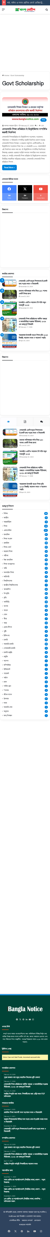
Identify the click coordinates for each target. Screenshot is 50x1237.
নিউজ (6, 513)
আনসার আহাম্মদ (28, 1212)
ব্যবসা (6, 606)
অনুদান (6, 711)
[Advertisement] (25, 41)
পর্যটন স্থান (7, 686)
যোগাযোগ (37, 1220)
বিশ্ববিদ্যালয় (8, 581)
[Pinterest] (23, 1019)
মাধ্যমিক (7, 534)
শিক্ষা (5, 526)
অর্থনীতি (6, 602)
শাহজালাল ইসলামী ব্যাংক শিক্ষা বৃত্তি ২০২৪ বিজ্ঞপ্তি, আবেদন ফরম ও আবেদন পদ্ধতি (33, 487)
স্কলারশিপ (7, 589)
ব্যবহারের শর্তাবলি (25, 1225)
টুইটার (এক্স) (6, 1049)
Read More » (9, 167)
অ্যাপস (6, 661)
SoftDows (12, 1216)
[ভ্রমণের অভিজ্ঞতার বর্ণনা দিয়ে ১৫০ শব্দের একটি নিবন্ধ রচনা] (9, 294)
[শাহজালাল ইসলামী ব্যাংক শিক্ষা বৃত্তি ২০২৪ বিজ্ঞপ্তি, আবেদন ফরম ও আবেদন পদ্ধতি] (9, 341)
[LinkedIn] (26, 1019)
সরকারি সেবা (8, 707)
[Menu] (3, 11)
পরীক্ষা (6, 555)
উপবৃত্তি (6, 593)
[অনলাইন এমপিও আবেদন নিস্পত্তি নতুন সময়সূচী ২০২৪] (9, 308)
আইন (6, 678)
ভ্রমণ (5, 682)
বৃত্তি (5, 597)
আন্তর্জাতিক (7, 522)
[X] (20, 1019)
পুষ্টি (5, 631)
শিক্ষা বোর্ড (7, 547)
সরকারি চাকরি (8, 644)
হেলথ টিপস (8, 627)
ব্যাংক (6, 610)
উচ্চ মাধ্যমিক (8, 560)
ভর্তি (5, 568)
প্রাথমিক (6, 543)
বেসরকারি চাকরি (9, 648)
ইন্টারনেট (7, 669)
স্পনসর (6, 690)
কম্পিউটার (7, 665)
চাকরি (6, 640)
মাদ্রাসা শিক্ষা (8, 551)
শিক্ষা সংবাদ (8, 538)
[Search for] (46, 11)
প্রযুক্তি (6, 656)
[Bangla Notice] (25, 9)
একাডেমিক (7, 530)
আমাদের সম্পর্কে (27, 1220)
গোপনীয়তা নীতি (14, 1220)
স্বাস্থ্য (5, 623)
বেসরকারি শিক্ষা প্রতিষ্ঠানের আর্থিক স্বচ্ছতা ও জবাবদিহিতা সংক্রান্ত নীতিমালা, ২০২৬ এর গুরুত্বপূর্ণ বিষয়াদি (33, 321)
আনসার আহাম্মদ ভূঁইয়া (11, 126)
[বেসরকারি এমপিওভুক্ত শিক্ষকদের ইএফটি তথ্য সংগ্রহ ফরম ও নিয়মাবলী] (9, 283)
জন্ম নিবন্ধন (8, 715)
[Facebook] (17, 1019)
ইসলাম (6, 698)
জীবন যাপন (8, 694)
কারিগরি (6, 576)
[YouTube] (29, 1019)
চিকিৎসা (6, 635)
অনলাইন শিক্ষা (9, 572)
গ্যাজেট (6, 673)
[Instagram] (33, 1019)
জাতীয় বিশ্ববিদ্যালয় (11, 585)
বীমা (5, 618)
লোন (5, 614)
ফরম (5, 703)
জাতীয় (6, 517)
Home (6, 75)
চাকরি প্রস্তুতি (8, 652)
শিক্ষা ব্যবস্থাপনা (9, 564)
